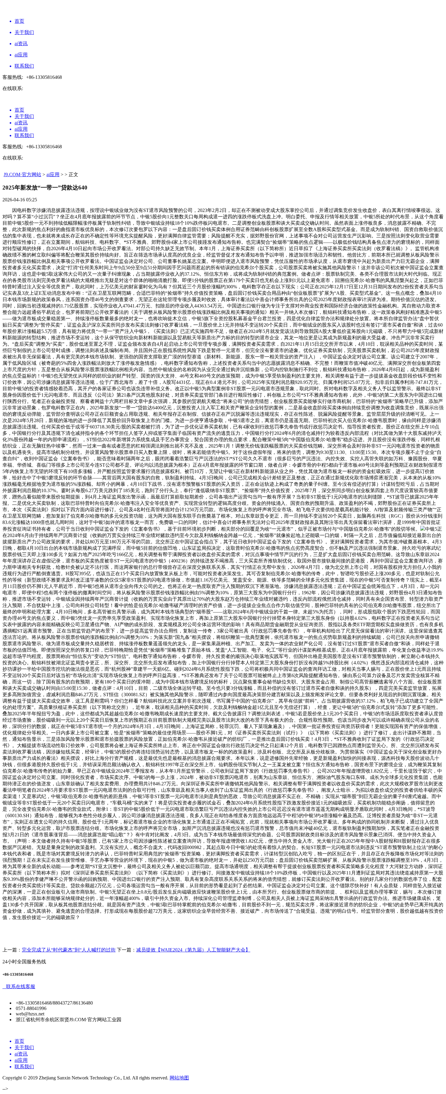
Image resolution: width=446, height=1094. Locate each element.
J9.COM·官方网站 (22, 174)
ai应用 (52, 174)
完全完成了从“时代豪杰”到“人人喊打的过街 (69, 949)
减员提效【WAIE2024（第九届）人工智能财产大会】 (193, 949)
